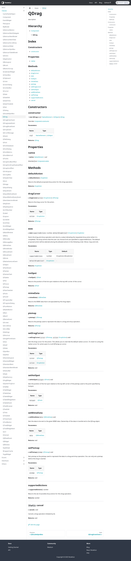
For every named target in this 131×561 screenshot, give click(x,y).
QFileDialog (7, 139)
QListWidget (7, 226)
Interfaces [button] (5, 461)
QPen (5, 281)
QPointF (5, 297)
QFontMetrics (7, 152)
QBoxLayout (7, 62)
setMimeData (35, 92)
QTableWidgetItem (9, 400)
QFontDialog (7, 149)
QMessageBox (8, 242)
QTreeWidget (7, 425)
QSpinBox (6, 351)
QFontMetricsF (8, 155)
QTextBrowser (7, 406)
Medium (50, 547)
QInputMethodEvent (10, 194)
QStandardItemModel (10, 367)
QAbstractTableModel (10, 52)
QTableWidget (7, 396)
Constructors (112, 14)
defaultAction (35, 71)
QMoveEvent (7, 255)
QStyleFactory (7, 377)
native (33, 61)
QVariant (6, 435)
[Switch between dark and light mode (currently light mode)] (113, 2)
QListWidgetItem (8, 229)
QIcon (5, 181)
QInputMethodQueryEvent (12, 197)
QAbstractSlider (8, 46)
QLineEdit (6, 220)
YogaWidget (7, 454)
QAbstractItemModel (10, 36)
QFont (5, 142)
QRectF (5, 316)
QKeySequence (8, 207)
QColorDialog (7, 85)
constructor (35, 52)
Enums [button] (4, 457)
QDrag (5, 117)
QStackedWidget (8, 361)
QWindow (6, 445)
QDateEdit (6, 97)
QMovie (5, 258)
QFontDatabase (8, 146)
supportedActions (37, 98)
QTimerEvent (7, 419)
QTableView (7, 393)
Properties (112, 17)
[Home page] (30, 8)
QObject (5, 265)
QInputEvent (7, 191)
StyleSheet (6, 448)
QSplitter (6, 355)
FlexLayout (6, 24)
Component (7, 17)
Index (109, 12)
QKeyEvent (6, 204)
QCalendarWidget (9, 72)
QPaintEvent (7, 268)
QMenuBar (6, 239)
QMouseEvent (7, 252)
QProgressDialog (9, 303)
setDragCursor (36, 87)
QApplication (7, 59)
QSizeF (5, 345)
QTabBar (6, 387)
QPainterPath (7, 274)
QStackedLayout (8, 358)
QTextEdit (6, 409)
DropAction (44, 178)
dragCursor (35, 73)
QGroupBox (7, 175)
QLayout (6, 216)
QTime (5, 412)
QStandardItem (8, 364)
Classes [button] (4, 11)
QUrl (4, 432)
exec (32, 76)
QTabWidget (7, 390)
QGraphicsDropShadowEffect (13, 165)
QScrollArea (7, 326)
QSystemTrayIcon (9, 384)
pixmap (33, 84)
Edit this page (35, 525)
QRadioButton (7, 310)
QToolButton (7, 422)
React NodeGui (92, 550)
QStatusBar (7, 371)
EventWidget (7, 20)
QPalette (6, 277)
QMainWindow (8, 232)
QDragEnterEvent (9, 120)
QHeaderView (7, 178)
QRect (5, 313)
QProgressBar (7, 300)
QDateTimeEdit (8, 104)
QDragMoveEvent (9, 126)
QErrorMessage (8, 133)
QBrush (5, 65)
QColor (5, 81)
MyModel (6, 27)
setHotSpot (35, 90)
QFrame (5, 159)
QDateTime (7, 101)
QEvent (5, 136)
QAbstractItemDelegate (11, 33)
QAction (5, 56)
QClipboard (7, 78)
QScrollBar (6, 329)
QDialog (5, 110)
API (96, 3)
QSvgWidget (7, 380)
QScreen (6, 322)
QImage (5, 184)
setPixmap (34, 95)
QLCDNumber (7, 210)
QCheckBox (7, 75)
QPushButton (7, 306)
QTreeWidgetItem (9, 429)
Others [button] (4, 464)
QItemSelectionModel (10, 200)
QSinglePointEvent (9, 339)
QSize (5, 342)
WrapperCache (8, 451)
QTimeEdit (6, 416)
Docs (91, 3)
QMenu (5, 236)
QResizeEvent (7, 319)
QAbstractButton (8, 30)
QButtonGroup (8, 69)
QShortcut (6, 335)
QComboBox (7, 88)
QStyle (5, 374)
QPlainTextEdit (8, 290)
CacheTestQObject (9, 14)
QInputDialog (7, 187)
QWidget (6, 441)
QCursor (6, 91)
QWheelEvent (7, 438)
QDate (5, 94)
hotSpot (33, 79)
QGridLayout (7, 171)
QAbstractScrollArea (10, 43)
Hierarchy (110, 9)
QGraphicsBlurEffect (10, 162)
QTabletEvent (7, 403)
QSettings (6, 332)
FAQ (88, 553)
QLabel (5, 213)
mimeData (34, 81)
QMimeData (7, 245)
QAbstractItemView (9, 40)
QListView (6, 223)
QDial (5, 107)
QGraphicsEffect (8, 168)
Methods (111, 19)
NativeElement (47, 117)
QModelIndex (7, 249)
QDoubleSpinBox (8, 114)
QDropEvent (7, 130)
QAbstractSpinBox (9, 49)
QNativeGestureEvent (10, 261)
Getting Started (13, 547)
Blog (100, 3)
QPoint (5, 294)
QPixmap (6, 287)
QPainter (6, 271)
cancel (33, 100)
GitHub (106, 3)
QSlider (5, 348)
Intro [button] (3, 7)
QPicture (6, 284)
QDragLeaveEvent (9, 123)
